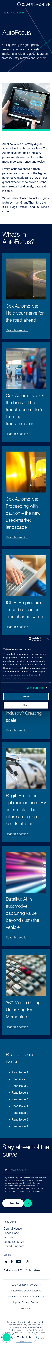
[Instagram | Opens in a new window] (26, 1262)
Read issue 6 (20, 1092)
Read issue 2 (20, 1119)
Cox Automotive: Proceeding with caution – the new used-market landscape (23, 513)
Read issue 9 (20, 1072)
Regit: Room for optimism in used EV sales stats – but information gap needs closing (26, 810)
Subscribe (13, 1203)
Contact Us (24, 1337)
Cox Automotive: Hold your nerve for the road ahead (25, 313)
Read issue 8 (20, 1079)
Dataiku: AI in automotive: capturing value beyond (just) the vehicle (22, 913)
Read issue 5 (20, 1099)
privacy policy (14, 1180)
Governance (26, 1308)
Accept (26, 696)
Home (6, 13)
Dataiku (23, 207)
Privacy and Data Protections (26, 1291)
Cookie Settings (35, 687)
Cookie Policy (37, 1297)
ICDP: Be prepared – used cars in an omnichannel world (24, 610)
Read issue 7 (20, 1086)
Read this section (17, 330)
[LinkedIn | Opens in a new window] (5, 1262)
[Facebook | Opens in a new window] (12, 1262)
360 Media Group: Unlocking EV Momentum (24, 1010)
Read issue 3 (20, 1113)
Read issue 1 (20, 1126)
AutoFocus (18, 13)
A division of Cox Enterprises (21, 1270)
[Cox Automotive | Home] (33, 5)
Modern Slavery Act (18, 1297)
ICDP (5, 207)
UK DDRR (35, 1285)
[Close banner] (48, 639)
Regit (13, 207)
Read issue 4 (20, 1106)
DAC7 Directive (20, 1285)
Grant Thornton (30, 202)
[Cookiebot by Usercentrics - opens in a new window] (30, 639)
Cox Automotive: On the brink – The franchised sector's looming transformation (25, 410)
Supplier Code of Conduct (26, 1302)
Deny (26, 705)
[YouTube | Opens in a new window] (18, 1262)
